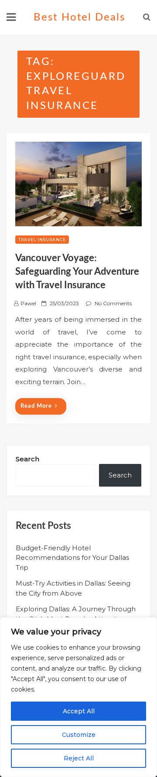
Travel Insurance (42, 239)
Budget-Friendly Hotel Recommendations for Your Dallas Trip (72, 558)
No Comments (113, 303)
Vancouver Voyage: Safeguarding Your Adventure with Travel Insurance (77, 271)
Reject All (79, 758)
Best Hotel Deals (79, 17)
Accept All (79, 711)
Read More (36, 406)
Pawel (28, 303)
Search (27, 459)
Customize (79, 735)
